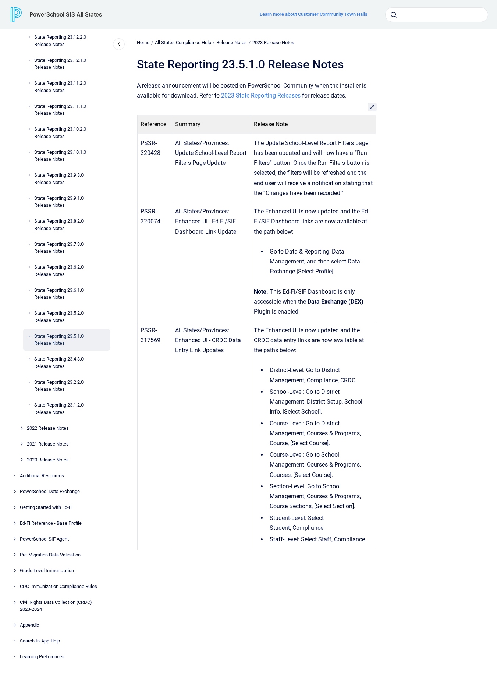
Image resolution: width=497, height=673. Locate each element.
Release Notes (231, 42)
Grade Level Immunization (47, 570)
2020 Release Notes (48, 460)
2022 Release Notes (48, 428)
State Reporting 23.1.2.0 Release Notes (59, 409)
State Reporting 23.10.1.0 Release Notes (60, 155)
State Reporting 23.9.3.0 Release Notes (59, 179)
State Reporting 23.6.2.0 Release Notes (59, 271)
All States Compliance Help (183, 42)
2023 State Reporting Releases (261, 95)
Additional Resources (42, 475)
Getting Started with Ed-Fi (46, 507)
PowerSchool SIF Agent (44, 539)
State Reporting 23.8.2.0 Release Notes (59, 225)
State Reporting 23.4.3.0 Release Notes (59, 363)
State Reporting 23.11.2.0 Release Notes (60, 87)
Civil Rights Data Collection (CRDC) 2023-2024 (56, 605)
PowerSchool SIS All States (65, 14)
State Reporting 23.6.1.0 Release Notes (59, 293)
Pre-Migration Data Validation (50, 554)
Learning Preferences (42, 657)
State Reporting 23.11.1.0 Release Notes (60, 109)
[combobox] (437, 15)
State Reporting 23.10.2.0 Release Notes (60, 133)
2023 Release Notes (273, 42)
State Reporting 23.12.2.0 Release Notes (60, 41)
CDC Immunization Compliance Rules (58, 586)
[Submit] (394, 15)
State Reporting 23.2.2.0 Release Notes (59, 385)
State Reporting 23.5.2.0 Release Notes (59, 317)
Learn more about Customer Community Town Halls (314, 14)
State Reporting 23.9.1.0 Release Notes (59, 201)
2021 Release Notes (48, 444)
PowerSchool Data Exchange (50, 491)
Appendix (29, 625)
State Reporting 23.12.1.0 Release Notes (60, 63)
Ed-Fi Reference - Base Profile (51, 523)
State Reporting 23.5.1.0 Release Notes (59, 339)
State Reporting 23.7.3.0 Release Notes (59, 247)
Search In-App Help (40, 641)
